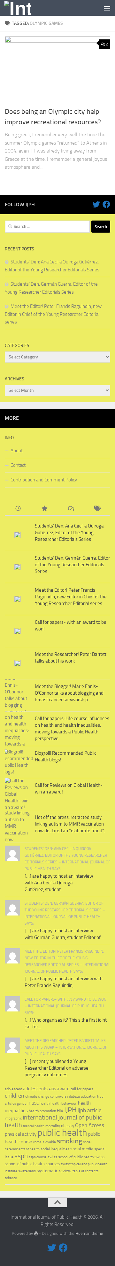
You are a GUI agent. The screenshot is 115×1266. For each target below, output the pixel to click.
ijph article (90, 1110)
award (63, 1089)
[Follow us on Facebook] (106, 204)
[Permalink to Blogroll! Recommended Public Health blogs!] (17, 762)
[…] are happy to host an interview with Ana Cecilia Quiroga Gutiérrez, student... (59, 882)
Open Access (89, 1125)
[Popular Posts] (44, 509)
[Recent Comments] (70, 509)
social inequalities (55, 1149)
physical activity (20, 1134)
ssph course (38, 1157)
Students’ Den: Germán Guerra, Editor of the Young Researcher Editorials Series (72, 564)
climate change (37, 1096)
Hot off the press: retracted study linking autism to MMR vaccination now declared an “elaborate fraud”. (70, 824)
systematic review (54, 1171)
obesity (67, 1125)
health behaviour (63, 1103)
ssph (21, 1156)
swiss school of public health (71, 1156)
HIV (60, 1110)
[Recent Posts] (18, 509)
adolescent (13, 1088)
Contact (18, 465)
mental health (33, 1126)
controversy (59, 1096)
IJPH (70, 1110)
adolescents (35, 1089)
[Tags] (97, 509)
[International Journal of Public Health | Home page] (22, 8)
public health (62, 1132)
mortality (52, 1125)
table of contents (85, 1171)
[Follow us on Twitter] (96, 204)
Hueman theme (89, 1233)
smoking (69, 1141)
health (45, 1103)
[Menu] (107, 8)
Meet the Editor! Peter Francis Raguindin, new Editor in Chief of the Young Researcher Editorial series (53, 314)
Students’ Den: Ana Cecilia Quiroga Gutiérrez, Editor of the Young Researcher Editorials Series (69, 532)
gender (22, 1103)
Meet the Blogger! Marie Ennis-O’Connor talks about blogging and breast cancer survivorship (69, 693)
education (88, 1096)
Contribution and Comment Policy (44, 480)
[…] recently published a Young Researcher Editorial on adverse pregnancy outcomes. (56, 1068)
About (17, 450)
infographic (13, 1118)
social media (81, 1149)
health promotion (42, 1110)
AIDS (52, 1089)
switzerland (27, 1171)
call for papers (82, 1088)
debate (74, 1096)
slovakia (49, 1142)
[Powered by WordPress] (36, 1233)
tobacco (11, 1177)
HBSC (34, 1103)
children (14, 1095)
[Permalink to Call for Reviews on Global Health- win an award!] (17, 794)
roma (37, 1142)
